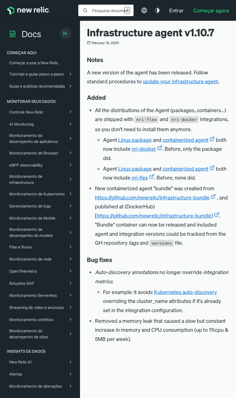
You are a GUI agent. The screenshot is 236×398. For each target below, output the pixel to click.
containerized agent (185, 139)
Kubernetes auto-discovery (185, 291)
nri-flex (140, 177)
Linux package (135, 139)
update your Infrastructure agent (180, 81)
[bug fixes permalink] (115, 259)
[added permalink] (109, 97)
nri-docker (144, 148)
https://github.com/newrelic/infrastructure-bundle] (155, 215)
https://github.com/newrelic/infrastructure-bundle (152, 197)
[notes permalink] (106, 59)
